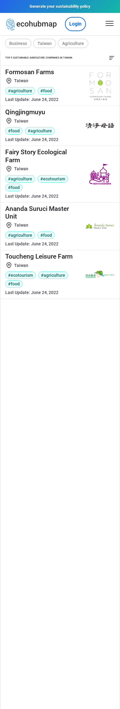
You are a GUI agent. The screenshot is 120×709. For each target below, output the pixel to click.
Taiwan (45, 43)
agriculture (73, 43)
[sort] (111, 58)
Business (18, 43)
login (75, 24)
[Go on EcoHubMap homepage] (32, 24)
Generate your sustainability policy (60, 6)
